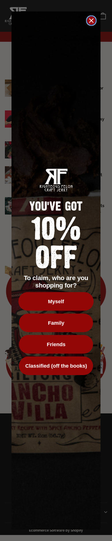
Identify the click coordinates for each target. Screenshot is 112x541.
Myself (56, 301)
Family (56, 323)
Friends (56, 344)
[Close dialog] (91, 20)
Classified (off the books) (56, 366)
